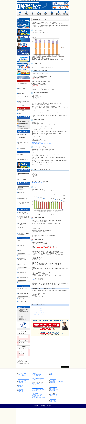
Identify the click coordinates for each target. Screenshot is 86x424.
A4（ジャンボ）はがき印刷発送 (23, 85)
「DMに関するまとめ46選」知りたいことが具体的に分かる (23, 213)
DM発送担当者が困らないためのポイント (23, 199)
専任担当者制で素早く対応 (22, 134)
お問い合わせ (20, 113)
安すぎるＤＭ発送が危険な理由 (23, 159)
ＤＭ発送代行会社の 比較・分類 (38, 312)
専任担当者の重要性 (34, 390)
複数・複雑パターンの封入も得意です (23, 143)
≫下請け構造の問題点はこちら (37, 142)
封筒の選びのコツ (21, 227)
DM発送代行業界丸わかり (22, 189)
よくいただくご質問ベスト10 (22, 179)
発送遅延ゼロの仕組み (21, 137)
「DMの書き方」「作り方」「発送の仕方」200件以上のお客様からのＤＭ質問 (23, 217)
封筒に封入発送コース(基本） (22, 83)
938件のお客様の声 (52, 382)
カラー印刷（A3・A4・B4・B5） (23, 98)
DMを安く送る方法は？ (22, 119)
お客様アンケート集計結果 (22, 267)
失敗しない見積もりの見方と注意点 (23, 195)
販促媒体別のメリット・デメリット (23, 230)
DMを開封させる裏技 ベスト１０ (23, 126)
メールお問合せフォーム (22, 280)
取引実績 (19, 242)
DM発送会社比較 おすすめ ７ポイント (37, 383)
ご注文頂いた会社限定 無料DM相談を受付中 (23, 174)
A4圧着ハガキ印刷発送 (21, 88)
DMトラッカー (35, 279)
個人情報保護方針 (52, 388)
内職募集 (19, 250)
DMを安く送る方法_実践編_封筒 (39, 308)
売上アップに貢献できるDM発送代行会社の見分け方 (23, 203)
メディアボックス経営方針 (22, 245)
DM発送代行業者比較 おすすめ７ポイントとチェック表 (43, 299)
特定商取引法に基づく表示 (22, 272)
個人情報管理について (21, 148)
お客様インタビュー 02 (21, 255)
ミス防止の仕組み (21, 139)
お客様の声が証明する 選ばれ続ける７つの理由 (56, 381)
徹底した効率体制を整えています (36, 374)
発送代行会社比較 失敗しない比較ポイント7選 (23, 187)
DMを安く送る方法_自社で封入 (38, 310)
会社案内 (19, 240)
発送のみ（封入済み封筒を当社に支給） (23, 375)
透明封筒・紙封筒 (21, 93)
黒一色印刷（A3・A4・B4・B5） (23, 96)
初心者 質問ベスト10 (35, 396)
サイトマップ (20, 282)
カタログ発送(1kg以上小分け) (22, 105)
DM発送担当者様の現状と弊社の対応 (39, 314)
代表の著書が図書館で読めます (23, 277)
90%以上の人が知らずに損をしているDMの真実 (23, 224)
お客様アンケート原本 (21, 264)
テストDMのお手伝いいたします (23, 176)
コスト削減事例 (20, 154)
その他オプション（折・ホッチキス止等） (23, 102)
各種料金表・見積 (21, 110)
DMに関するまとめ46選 (35, 393)
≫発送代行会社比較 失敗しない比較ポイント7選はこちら (42, 143)
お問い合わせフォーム (20, 362)
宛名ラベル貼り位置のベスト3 (23, 123)
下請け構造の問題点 (21, 192)
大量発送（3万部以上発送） (54, 401)
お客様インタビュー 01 (21, 253)
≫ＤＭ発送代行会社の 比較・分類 (38, 182)
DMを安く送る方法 (36, 306)
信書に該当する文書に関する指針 (23, 269)
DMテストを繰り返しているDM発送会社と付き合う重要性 (23, 234)
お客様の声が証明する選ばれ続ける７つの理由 (22, 259)
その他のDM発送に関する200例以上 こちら (23, 128)
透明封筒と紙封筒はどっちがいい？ (24, 121)
